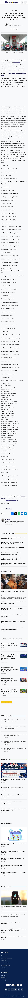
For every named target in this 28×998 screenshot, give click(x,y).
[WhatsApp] (22, 989)
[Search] (22, 2)
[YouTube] (15, 989)
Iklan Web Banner (5, 965)
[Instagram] (12, 989)
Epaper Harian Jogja (12, 500)
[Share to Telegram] (25, 513)
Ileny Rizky (11, 23)
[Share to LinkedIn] (22, 513)
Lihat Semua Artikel (6, 702)
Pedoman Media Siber (6, 958)
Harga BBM (8, 508)
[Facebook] (6, 989)
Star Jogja (3, 980)
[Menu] (2, 2)
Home (12, 10)
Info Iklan (3, 967)
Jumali (7, 519)
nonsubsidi (16, 62)
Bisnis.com (3, 977)
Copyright (3, 960)
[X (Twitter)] (9, 989)
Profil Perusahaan (5, 963)
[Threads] (19, 989)
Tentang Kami (4, 955)
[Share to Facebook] (12, 513)
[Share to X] (15, 513)
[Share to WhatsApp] (19, 513)
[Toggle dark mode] (25, 2)
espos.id (3, 975)
